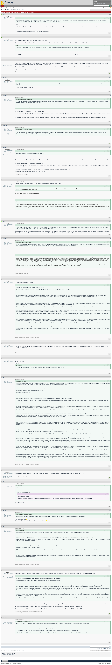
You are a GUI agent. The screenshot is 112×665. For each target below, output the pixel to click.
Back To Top (3, 663)
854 (13, 9)
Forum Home (7, 663)
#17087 (110, 147)
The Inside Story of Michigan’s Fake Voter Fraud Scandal (85, 573)
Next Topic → (109, 648)
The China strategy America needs (21, 282)
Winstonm (5, 95)
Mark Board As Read (18, 663)
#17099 (110, 570)
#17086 (110, 125)
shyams (4, 510)
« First (8, 9)
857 (19, 9)
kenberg (5, 59)
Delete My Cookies (12, 663)
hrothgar (5, 125)
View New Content (106, 7)
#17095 (110, 470)
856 (17, 9)
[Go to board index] (8, 2)
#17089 (110, 221)
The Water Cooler (16, 7)
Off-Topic (11, 7)
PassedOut (5, 570)
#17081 (110, 14)
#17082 (110, 37)
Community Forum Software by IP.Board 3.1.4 (104, 663)
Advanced (111, 5)
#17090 (110, 238)
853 (11, 9)
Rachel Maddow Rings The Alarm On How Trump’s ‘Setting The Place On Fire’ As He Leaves (31, 40)
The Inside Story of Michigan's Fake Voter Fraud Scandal (81, 623)
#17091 (110, 279)
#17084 (110, 77)
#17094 (110, 377)
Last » (23, 9)
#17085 (110, 95)
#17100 (110, 617)
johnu (4, 14)
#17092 (110, 343)
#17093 (110, 358)
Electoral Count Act (41, 261)
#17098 (110, 526)
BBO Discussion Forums (5, 7)
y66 (3, 279)
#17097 (110, 510)
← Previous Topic (98, 648)
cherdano (5, 77)
